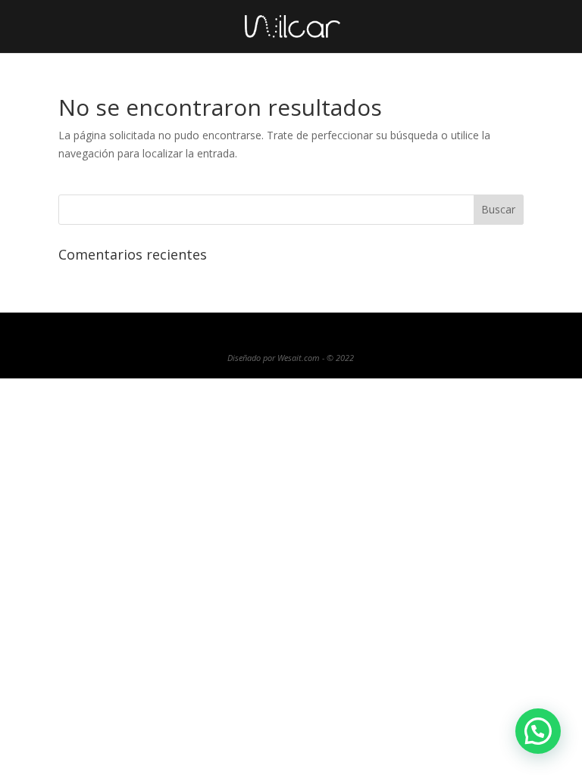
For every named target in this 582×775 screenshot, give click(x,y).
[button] (538, 731)
